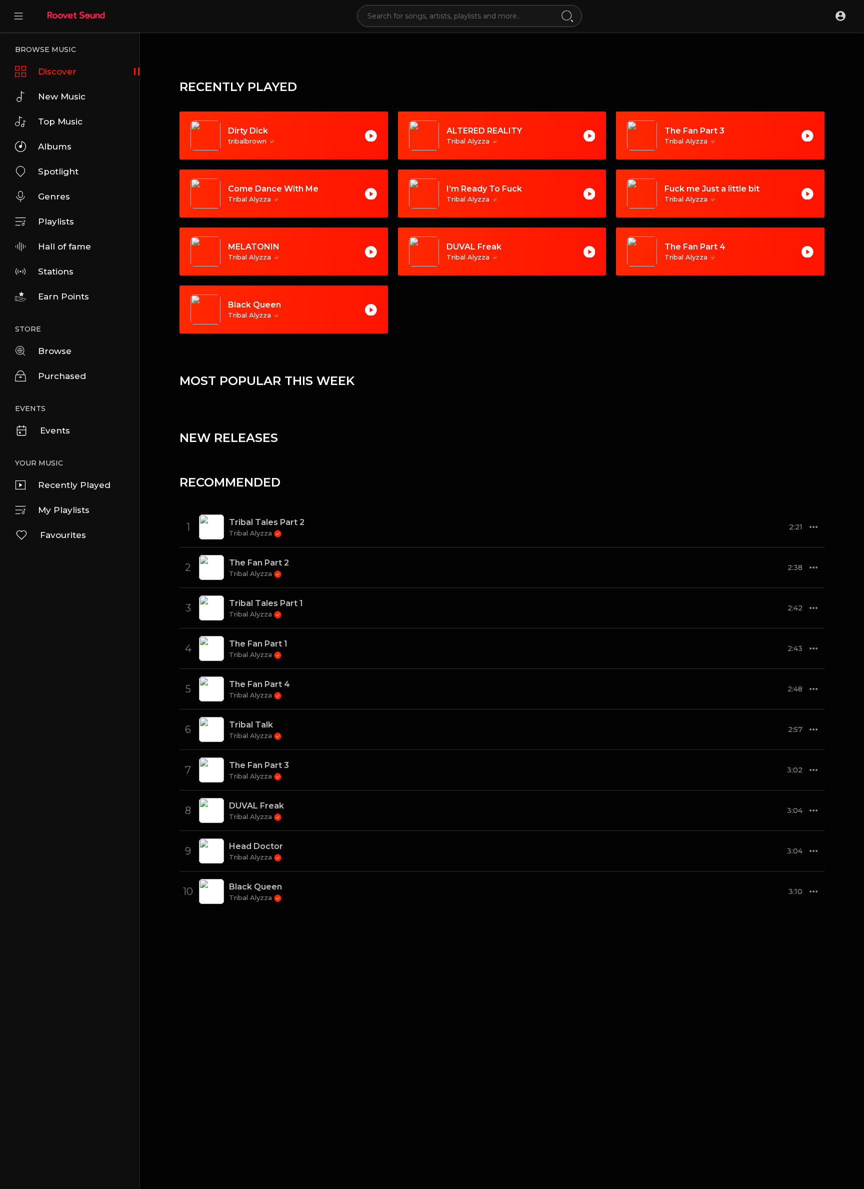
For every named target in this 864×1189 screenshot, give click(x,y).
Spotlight (58, 171)
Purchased (62, 376)
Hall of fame (64, 247)
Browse (55, 351)
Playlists (56, 221)
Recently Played (74, 485)
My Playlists (64, 510)
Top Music (60, 121)
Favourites (63, 535)
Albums (55, 147)
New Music (62, 97)
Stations (56, 271)
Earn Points (63, 297)
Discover (57, 71)
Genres (54, 197)
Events (55, 431)
